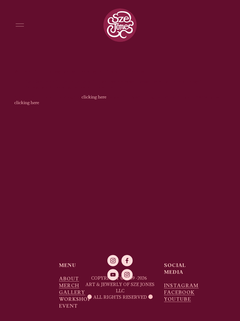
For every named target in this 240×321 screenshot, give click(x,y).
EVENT (68, 306)
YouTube (177, 299)
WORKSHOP (75, 299)
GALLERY (72, 292)
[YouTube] (113, 274)
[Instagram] (113, 260)
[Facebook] (127, 260)
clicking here (94, 96)
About (69, 279)
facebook (179, 292)
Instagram (181, 285)
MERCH (69, 285)
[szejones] (127, 274)
